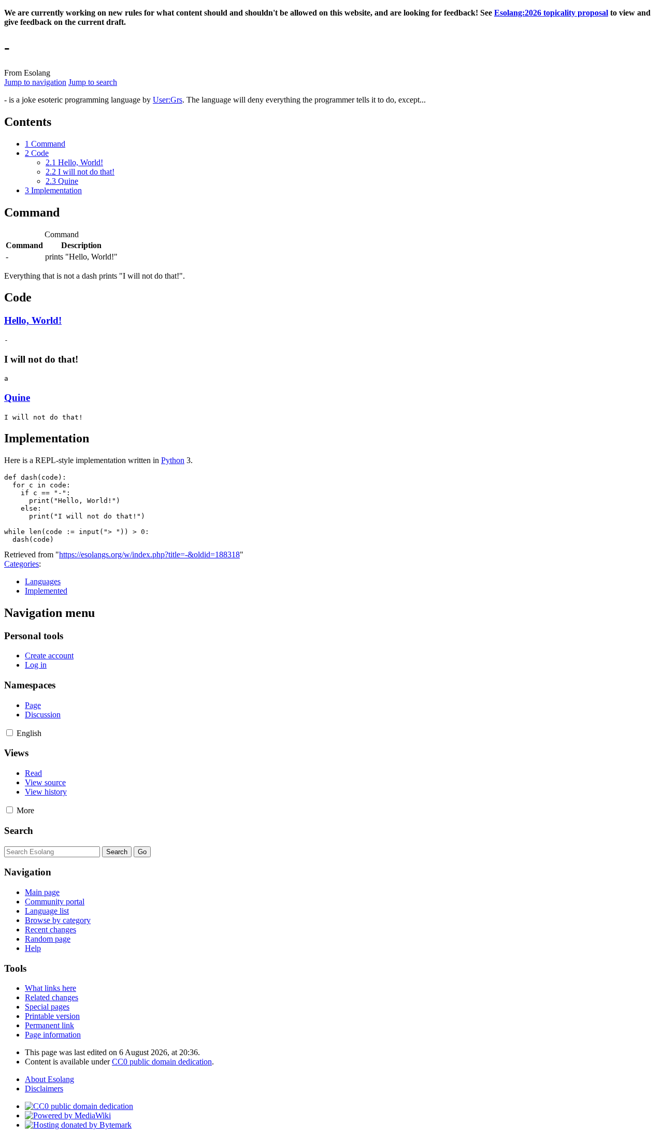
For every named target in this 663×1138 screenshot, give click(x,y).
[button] (9, 732)
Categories (21, 563)
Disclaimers (44, 1088)
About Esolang (49, 1079)
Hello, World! (33, 320)
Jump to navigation (35, 82)
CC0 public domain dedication (162, 1061)
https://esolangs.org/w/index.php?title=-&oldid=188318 (149, 554)
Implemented (46, 590)
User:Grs (167, 99)
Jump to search (92, 82)
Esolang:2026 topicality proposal (551, 12)
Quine (17, 397)
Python (172, 460)
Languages (43, 581)
